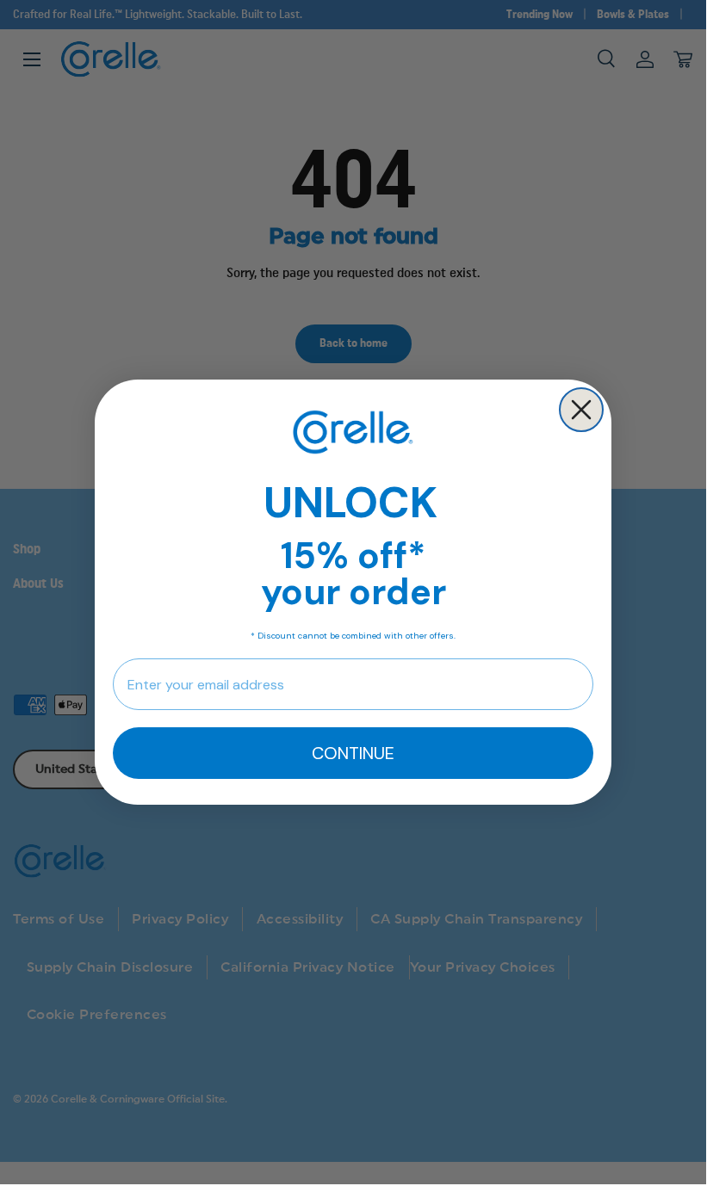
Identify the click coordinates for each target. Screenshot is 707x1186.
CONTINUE (353, 753)
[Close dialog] (581, 409)
